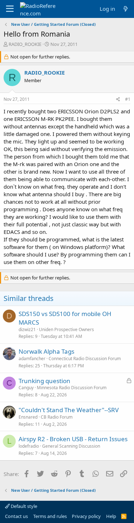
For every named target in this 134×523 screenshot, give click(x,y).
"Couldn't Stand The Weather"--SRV (69, 410)
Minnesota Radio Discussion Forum (71, 388)
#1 (127, 99)
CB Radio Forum (57, 417)
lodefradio (29, 446)
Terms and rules (50, 516)
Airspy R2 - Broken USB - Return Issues (73, 439)
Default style (23, 506)
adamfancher (32, 358)
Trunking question (44, 381)
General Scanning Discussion (71, 446)
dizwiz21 (27, 329)
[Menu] (9, 9)
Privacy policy (86, 516)
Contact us (16, 516)
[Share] (118, 99)
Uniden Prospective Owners (66, 329)
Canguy (26, 388)
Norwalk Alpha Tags (46, 351)
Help (111, 516)
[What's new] (126, 8)
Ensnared (28, 417)
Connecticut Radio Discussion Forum (85, 358)
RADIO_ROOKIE (25, 44)
